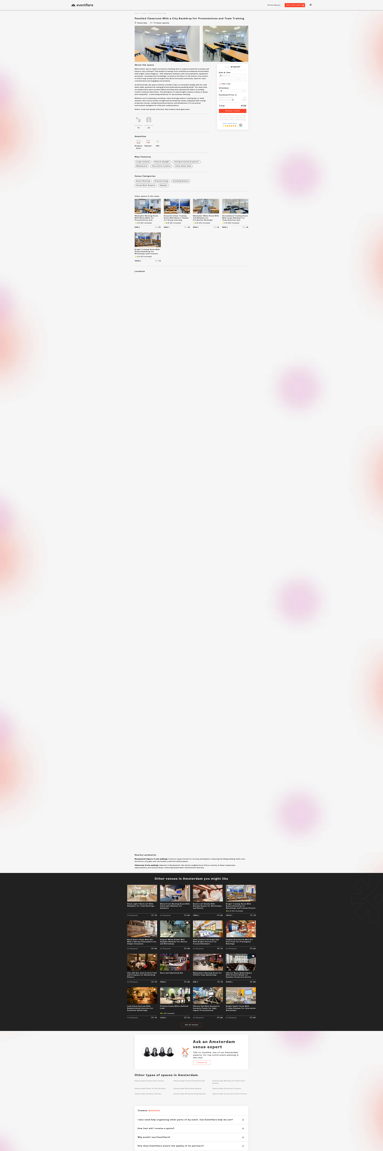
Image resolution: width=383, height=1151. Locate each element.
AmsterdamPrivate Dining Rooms (189, 1081)
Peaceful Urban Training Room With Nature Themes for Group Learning (176, 218)
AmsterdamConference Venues (149, 1081)
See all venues (191, 1025)
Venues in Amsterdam (157, 13)
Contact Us (202, 1063)
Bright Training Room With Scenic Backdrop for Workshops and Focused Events (147, 252)
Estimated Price (226, 95)
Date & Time (225, 72)
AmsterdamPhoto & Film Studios (150, 1088)
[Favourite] (154, 887)
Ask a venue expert (294, 5)
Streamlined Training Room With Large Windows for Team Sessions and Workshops (235, 218)
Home (137, 13)
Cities (143, 13)
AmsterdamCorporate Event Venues (229, 1094)
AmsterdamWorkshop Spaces (188, 1088)
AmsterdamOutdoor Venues (148, 1094)
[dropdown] (310, 5)
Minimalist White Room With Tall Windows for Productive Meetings (206, 218)
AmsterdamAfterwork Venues (226, 1088)
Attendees (224, 88)
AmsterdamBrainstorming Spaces (190, 1094)
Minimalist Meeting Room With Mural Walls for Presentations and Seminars (146, 218)
